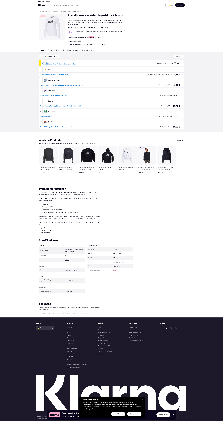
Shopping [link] (47, 11)
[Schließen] (143, 399)
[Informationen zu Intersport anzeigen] (41, 90)
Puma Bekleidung (46, 230)
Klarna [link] (41, 11)
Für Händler (49, 1)
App (72, 5)
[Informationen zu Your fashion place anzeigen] (41, 80)
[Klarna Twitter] (171, 328)
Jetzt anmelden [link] (163, 415)
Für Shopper (41, 1)
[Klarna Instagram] (176, 328)
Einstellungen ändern (90, 414)
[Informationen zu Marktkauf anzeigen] (41, 111)
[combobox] (86, 44)
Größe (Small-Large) (74, 41)
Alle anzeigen (180, 141)
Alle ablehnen (118, 414)
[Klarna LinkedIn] (167, 328)
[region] (112, 407)
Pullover (112, 27)
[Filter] (41, 56)
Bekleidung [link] (71, 11)
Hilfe (76, 5)
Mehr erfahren (73, 24)
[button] (171, 5)
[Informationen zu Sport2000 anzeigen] (41, 122)
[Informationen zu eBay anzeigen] (41, 69)
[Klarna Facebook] (162, 328)
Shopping (66, 5)
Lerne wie (98, 37)
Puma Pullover (45, 232)
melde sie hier (83, 313)
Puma (66, 256)
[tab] (42, 50)
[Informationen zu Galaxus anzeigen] (41, 101)
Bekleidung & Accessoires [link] (59, 11)
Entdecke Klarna (56, 5)
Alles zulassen (134, 414)
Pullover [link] (79, 11)
